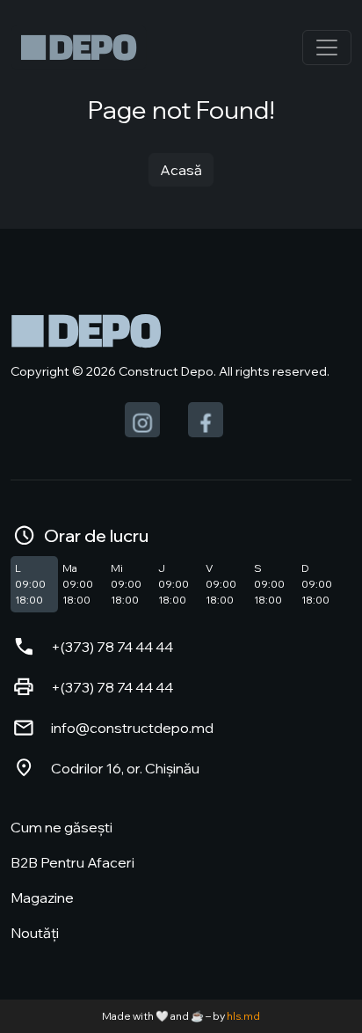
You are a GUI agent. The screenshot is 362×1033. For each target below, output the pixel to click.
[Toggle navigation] (326, 47)
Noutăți (35, 932)
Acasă (181, 170)
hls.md (243, 1015)
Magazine (42, 897)
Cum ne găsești (61, 827)
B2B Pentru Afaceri (72, 862)
